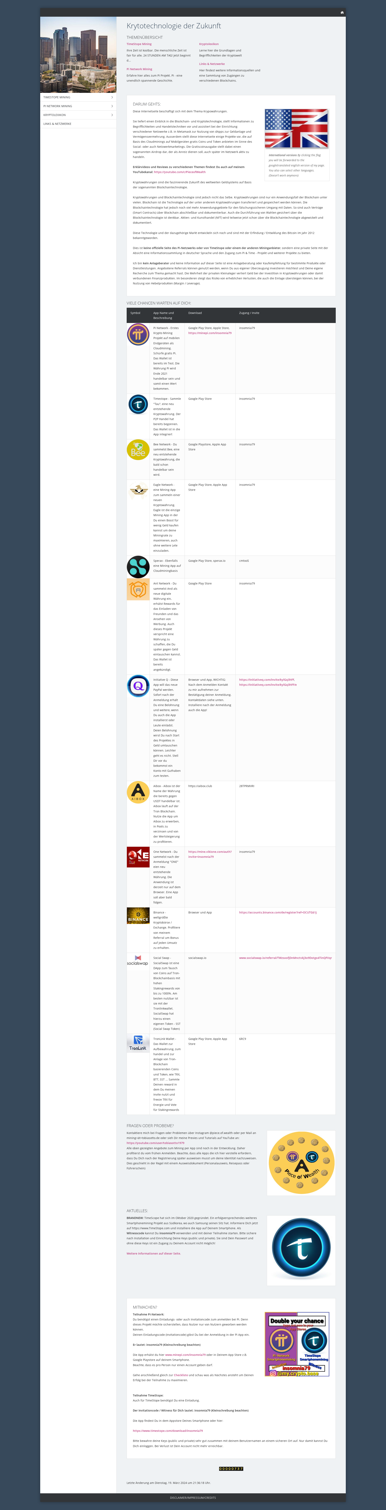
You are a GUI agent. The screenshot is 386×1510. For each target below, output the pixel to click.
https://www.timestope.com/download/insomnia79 (168, 1431)
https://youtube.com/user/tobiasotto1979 (155, 1143)
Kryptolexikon (209, 44)
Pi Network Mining (139, 69)
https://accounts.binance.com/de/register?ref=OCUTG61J (278, 912)
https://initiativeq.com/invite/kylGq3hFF (266, 680)
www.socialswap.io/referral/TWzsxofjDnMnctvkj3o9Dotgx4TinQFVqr (285, 958)
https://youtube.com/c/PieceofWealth (180, 172)
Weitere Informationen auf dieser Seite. (154, 1253)
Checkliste (181, 1375)
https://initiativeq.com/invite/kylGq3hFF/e (268, 685)
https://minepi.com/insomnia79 (210, 333)
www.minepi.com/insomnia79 (185, 1355)
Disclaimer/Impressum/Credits (193, 1498)
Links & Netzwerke (212, 64)
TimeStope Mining (139, 44)
